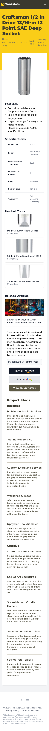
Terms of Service (30, 710)
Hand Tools (31, 42)
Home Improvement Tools (9, 42)
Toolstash (16, 708)
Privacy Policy (12, 710)
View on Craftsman (24, 388)
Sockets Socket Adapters (42, 42)
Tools (22, 42)
